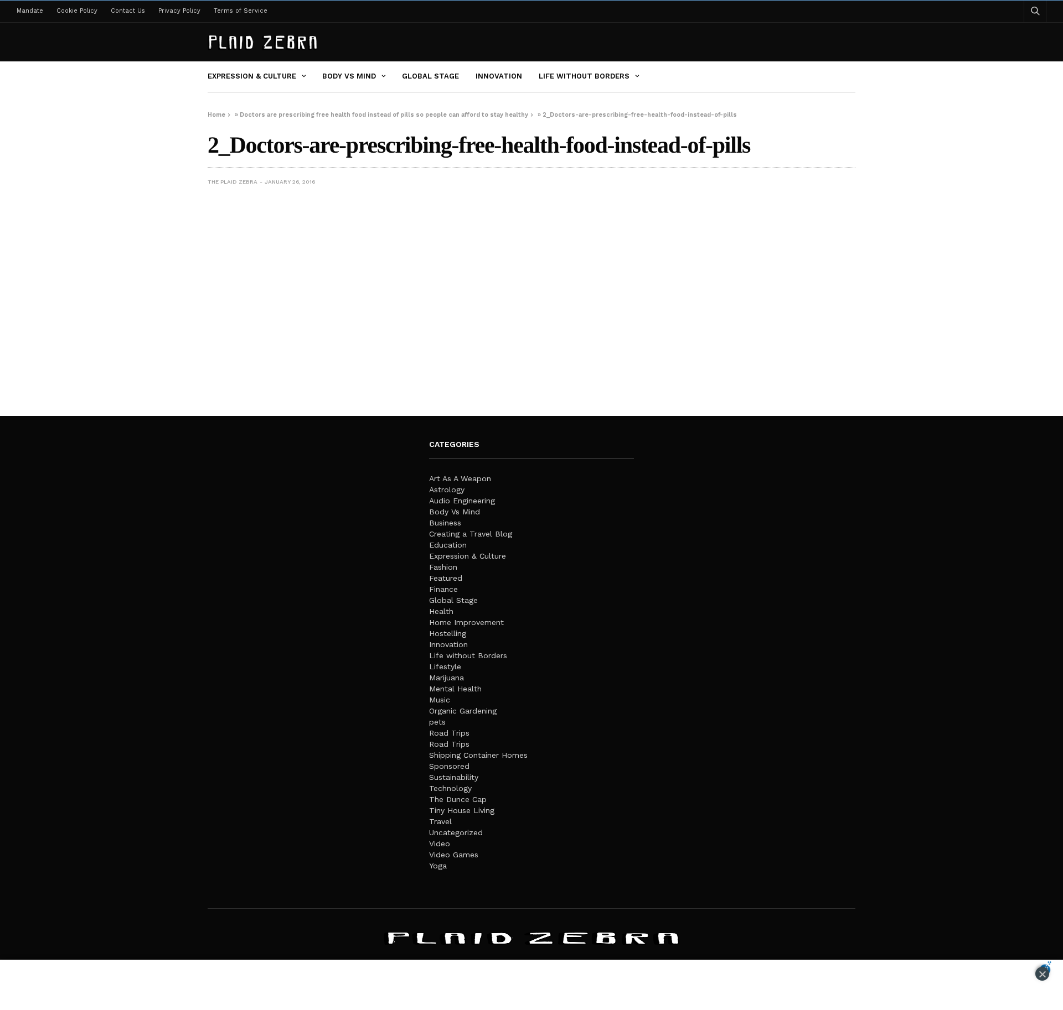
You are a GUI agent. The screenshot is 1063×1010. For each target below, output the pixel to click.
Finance (443, 589)
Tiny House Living (461, 810)
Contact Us (128, 10)
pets (437, 722)
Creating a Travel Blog (470, 534)
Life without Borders (584, 76)
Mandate (30, 10)
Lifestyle (445, 666)
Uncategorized (456, 832)
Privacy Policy (179, 10)
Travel (440, 821)
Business (445, 523)
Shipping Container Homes (478, 755)
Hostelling (447, 633)
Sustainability (453, 777)
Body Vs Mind (349, 76)
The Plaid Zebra (232, 182)
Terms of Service (240, 10)
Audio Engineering (462, 500)
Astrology (447, 489)
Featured (445, 578)
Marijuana (446, 677)
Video (439, 843)
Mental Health (455, 689)
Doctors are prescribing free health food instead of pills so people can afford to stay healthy (384, 114)
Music (439, 700)
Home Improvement (466, 622)
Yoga (438, 866)
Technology (450, 788)
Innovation (499, 76)
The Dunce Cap (458, 799)
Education (448, 545)
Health (441, 611)
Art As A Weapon (460, 478)
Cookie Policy (76, 10)
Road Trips (449, 733)
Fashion (443, 567)
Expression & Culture (252, 76)
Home (216, 114)
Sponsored (449, 766)
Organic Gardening (463, 711)
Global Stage (430, 76)
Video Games (453, 854)
